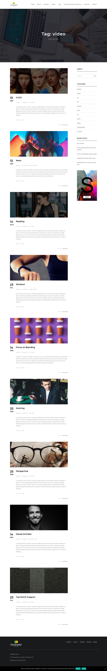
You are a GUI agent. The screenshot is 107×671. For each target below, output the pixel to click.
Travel (32, 102)
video (22, 120)
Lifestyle (31, 289)
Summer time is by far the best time (86, 158)
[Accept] (105, 668)
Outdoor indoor (82, 642)
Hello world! (80, 143)
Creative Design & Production (72, 4)
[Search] (95, 76)
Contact (94, 4)
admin (18, 102)
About (39, 4)
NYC (30, 102)
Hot (78, 102)
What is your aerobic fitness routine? (87, 154)
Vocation (79, 131)
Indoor (53, 4)
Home (33, 4)
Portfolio (86, 4)
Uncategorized (81, 127)
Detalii (83, 668)
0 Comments (25, 102)
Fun (17, 120)
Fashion (79, 89)
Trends (34, 289)
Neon (30, 165)
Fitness (79, 93)
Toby (59, 4)
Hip (19, 120)
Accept (78, 668)
